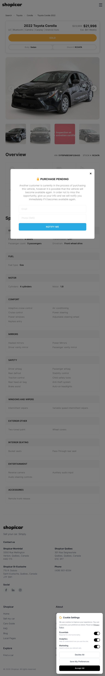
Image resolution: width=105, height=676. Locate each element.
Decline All (79, 654)
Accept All (79, 668)
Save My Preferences (79, 661)
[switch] (97, 633)
